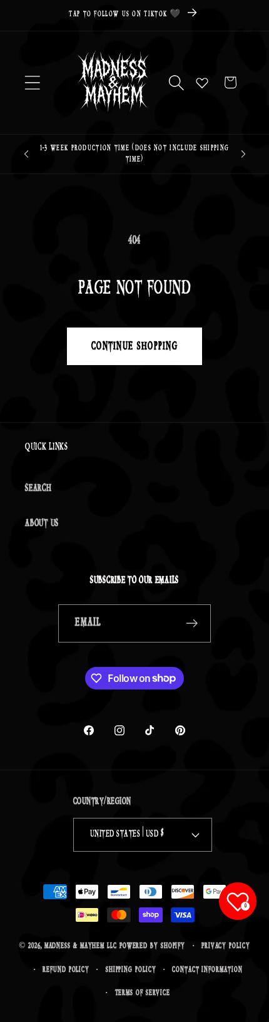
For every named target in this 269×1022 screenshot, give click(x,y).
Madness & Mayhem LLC (80, 945)
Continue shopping (134, 346)
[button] (32, 82)
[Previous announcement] (26, 154)
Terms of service (143, 992)
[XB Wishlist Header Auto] (202, 82)
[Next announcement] (243, 154)
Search (38, 488)
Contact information (207, 969)
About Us (42, 523)
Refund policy (66, 969)
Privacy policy (225, 945)
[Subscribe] (192, 623)
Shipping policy (131, 969)
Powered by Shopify (152, 945)
